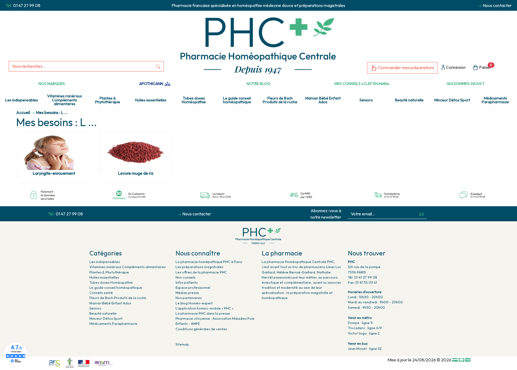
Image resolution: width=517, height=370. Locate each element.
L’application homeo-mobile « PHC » (204, 308)
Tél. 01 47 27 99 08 (362, 277)
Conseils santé (101, 292)
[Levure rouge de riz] (136, 151)
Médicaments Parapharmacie (495, 100)
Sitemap (182, 344)
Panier (485, 66)
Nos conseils (185, 277)
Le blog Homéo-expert (194, 303)
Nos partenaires (189, 298)
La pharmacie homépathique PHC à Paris (209, 261)
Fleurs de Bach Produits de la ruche (280, 100)
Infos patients (187, 282)
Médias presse (187, 292)
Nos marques (52, 83)
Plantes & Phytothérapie (107, 100)
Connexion (455, 67)
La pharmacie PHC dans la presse (203, 313)
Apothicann (151, 83)
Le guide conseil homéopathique (237, 100)
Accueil (23, 112)
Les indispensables (21, 100)
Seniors (366, 100)
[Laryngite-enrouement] (54, 151)
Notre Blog (258, 83)
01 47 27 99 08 (26, 5)
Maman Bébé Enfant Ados (323, 100)
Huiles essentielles (150, 100)
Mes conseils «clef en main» (362, 83)
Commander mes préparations (405, 67)
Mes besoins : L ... (51, 112)
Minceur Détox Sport (452, 100)
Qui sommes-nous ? (465, 83)
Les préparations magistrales (199, 267)
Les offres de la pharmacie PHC (201, 272)
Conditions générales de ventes (201, 329)
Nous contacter (497, 5)
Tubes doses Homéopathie (194, 100)
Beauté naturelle (409, 100)
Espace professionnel (193, 287)
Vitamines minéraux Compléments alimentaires (64, 100)
